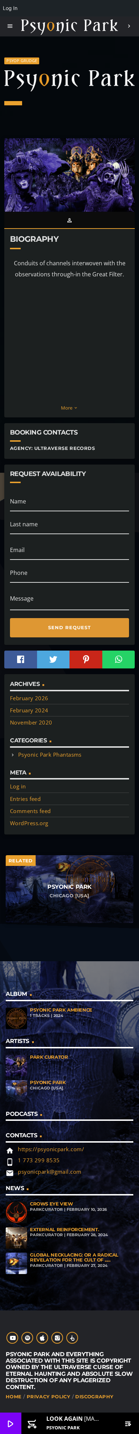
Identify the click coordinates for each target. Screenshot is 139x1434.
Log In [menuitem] (10, 8)
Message (22, 598)
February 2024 (29, 710)
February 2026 (29, 698)
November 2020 (31, 722)
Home (14, 1396)
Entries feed (25, 798)
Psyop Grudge (21, 60)
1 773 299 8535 (39, 1160)
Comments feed (30, 810)
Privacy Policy (48, 1396)
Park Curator (49, 1057)
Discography (94, 1396)
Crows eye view (51, 1204)
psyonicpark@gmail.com (49, 1171)
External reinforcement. (64, 1229)
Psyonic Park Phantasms (50, 754)
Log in (18, 786)
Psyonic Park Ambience (61, 1010)
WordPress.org (29, 823)
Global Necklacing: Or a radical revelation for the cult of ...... (74, 1257)
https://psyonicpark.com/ (51, 1149)
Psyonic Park (48, 1082)
